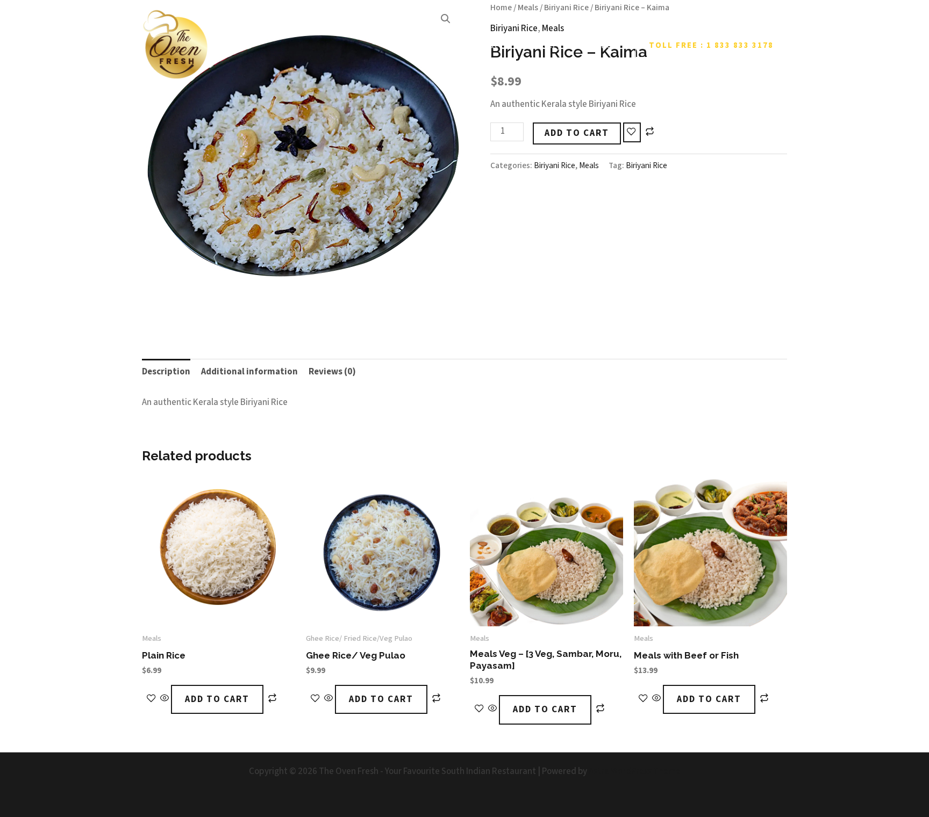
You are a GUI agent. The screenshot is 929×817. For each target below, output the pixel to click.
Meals (589, 165)
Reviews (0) (332, 371)
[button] (711, 45)
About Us (490, 45)
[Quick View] (165, 699)
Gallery (545, 45)
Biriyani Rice (554, 165)
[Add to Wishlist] (632, 132)
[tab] (166, 372)
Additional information (249, 371)
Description (166, 371)
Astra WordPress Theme (635, 771)
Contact (598, 45)
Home (438, 45)
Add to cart (577, 133)
